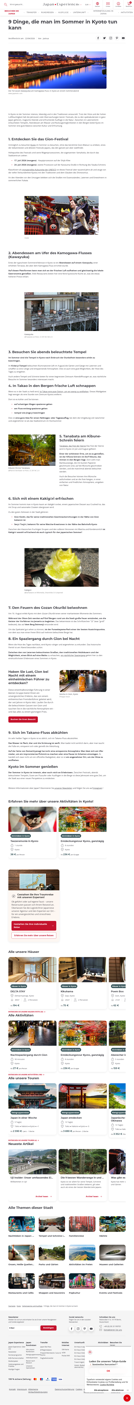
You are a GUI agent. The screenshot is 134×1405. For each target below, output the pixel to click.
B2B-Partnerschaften (16, 1358)
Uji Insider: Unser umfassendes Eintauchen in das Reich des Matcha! (32, 1178)
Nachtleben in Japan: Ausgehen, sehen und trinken (21, 1236)
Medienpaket (13, 1361)
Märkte (103, 1236)
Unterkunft (79, 12)
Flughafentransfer (46, 1358)
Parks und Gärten (48, 1265)
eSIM (63, 1353)
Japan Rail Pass (45, 1347)
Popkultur (74, 1293)
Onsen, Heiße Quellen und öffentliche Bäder (21, 1265)
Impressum (22, 1389)
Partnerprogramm (15, 1355)
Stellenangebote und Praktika (15, 1365)
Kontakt (12, 1389)
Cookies (79, 1389)
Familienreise (76, 1236)
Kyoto (19, 1306)
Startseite (11, 1306)
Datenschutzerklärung (64, 1389)
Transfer (32, 12)
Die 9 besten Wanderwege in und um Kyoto (83, 1178)
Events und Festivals (110, 1293)
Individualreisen (32, 1358)
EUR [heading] (86, 5)
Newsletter (12, 1352)
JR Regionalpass (46, 1350)
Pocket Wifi (66, 1356)
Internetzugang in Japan (103, 12)
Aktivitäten (127, 12)
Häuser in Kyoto (19, 986)
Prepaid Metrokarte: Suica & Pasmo (50, 1354)
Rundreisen (47, 12)
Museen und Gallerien (111, 1265)
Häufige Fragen (14, 1369)
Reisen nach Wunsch (30, 1362)
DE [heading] (78, 5)
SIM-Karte (65, 1349)
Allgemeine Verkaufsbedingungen (38, 1390)
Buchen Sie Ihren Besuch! (23, 719)
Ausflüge (63, 12)
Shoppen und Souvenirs (52, 1293)
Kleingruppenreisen (20, 1112)
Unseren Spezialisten (30, 1367)
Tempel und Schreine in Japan (52, 1236)
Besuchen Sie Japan (12, 12)
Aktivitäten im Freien (81, 1265)
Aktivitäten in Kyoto (21, 836)
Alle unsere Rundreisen (30, 1351)
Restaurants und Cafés (21, 1293)
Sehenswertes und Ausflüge (32, 1306)
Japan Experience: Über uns (16, 1348)
